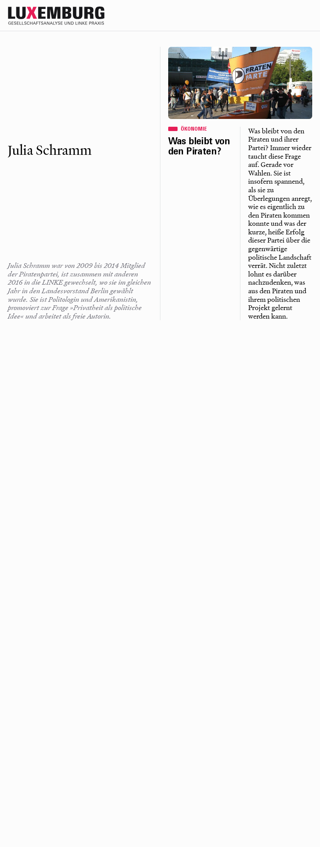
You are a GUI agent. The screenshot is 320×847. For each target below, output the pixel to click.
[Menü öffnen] (305, 16)
